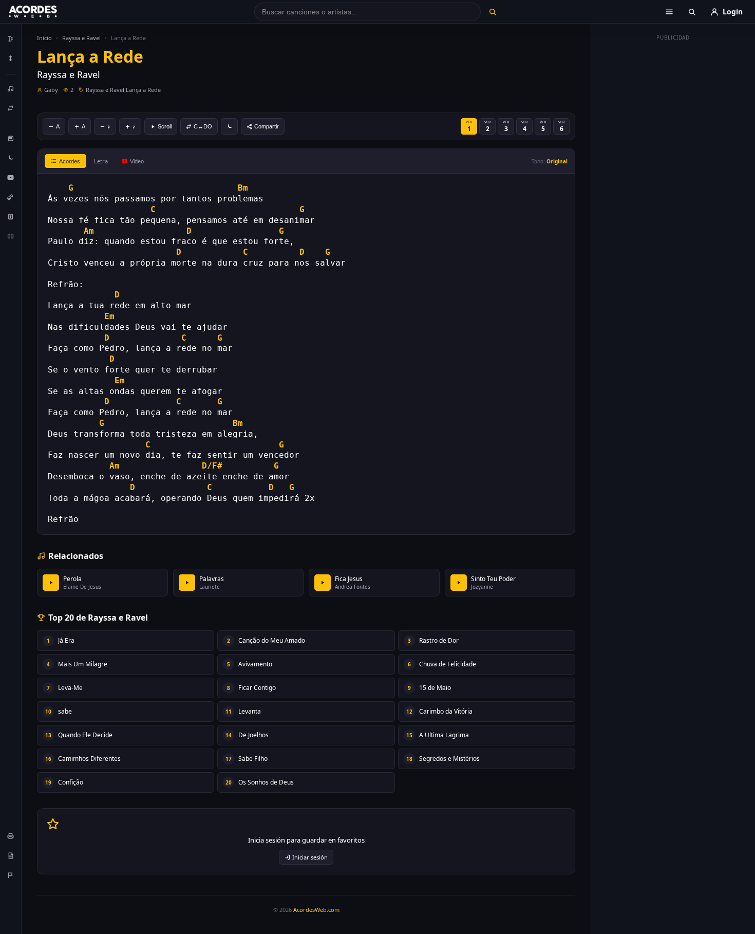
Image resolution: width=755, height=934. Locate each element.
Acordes (69, 161)
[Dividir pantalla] (11, 236)
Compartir (266, 126)
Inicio (44, 38)
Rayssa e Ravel (81, 38)
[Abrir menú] (669, 12)
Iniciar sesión (310, 857)
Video (137, 161)
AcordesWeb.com (316, 909)
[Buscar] (492, 12)
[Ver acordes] (11, 216)
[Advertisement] (673, 199)
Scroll (165, 126)
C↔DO (203, 126)
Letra (101, 161)
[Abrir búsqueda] (692, 12)
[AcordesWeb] (45, 12)
